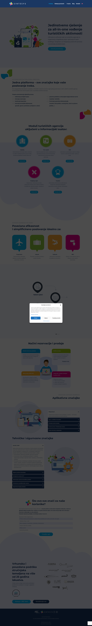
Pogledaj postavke (56, 318)
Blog (73, 3)
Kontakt (78, 3)
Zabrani (46, 318)
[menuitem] (82, 5)
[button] (60, 305)
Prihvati (35, 318)
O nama (69, 3)
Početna (51, 3)
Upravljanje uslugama (34, 314)
